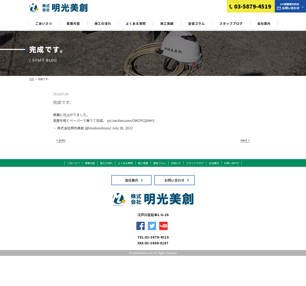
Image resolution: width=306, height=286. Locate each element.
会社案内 (264, 23)
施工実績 (167, 23)
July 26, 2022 (122, 127)
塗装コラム (196, 23)
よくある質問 (136, 23)
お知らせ (176, 163)
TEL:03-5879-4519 (153, 237)
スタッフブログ (231, 23)
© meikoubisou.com (141, 253)
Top (31, 79)
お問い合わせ (231, 163)
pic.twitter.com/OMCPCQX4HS (130, 120)
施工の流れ (103, 23)
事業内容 (73, 23)
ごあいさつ (43, 23)
